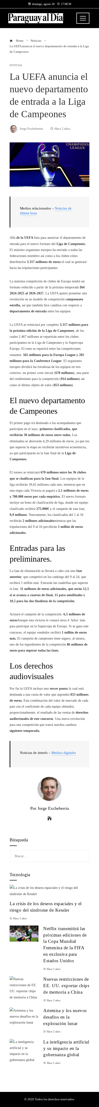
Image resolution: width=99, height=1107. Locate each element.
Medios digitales (63, 753)
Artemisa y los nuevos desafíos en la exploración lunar (65, 1017)
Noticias (16, 65)
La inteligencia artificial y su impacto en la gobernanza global (66, 1048)
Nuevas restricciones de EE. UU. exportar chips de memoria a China (66, 986)
